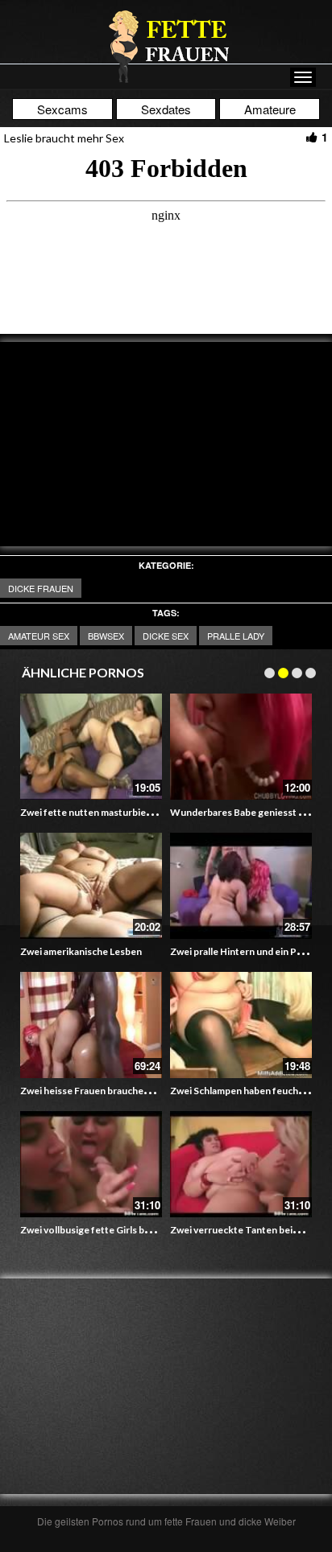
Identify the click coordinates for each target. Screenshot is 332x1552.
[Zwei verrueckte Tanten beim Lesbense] (241, 1164)
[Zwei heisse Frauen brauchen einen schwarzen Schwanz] (91, 1025)
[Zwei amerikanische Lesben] (91, 886)
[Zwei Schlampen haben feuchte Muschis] (241, 1025)
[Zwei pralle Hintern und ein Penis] (241, 886)
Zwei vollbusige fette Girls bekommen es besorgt (129, 1230)
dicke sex (166, 635)
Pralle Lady (235, 635)
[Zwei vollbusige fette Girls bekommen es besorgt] (91, 1164)
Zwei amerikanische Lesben (81, 951)
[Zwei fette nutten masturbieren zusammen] (91, 747)
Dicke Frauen (40, 588)
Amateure (270, 109)
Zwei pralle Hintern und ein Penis (242, 951)
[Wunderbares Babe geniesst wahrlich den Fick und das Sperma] (241, 747)
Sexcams (62, 109)
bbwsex (106, 635)
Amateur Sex (38, 635)
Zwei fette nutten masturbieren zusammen (115, 812)
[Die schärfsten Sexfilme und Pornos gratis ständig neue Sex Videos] (166, 46)
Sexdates (166, 109)
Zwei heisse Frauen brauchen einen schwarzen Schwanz (142, 1091)
